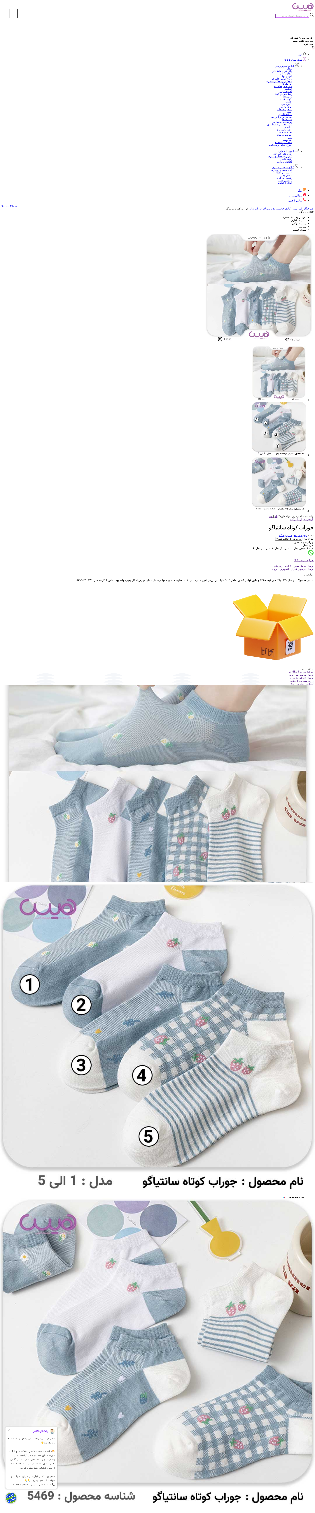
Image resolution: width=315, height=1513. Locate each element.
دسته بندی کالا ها (293, 59)
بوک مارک (286, 106)
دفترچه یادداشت (283, 86)
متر (290, 137)
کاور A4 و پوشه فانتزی (279, 124)
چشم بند (287, 175)
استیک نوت (286, 91)
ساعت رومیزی (284, 134)
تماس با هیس (295, 200)
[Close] (13, 13)
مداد (289, 68)
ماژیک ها (287, 83)
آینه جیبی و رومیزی (281, 170)
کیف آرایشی (285, 180)
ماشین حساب (284, 109)
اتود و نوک (286, 76)
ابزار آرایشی (285, 182)
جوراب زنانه (255, 208)
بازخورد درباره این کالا (302, 519)
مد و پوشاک (269, 208)
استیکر (288, 89)
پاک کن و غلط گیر (282, 71)
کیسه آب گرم (284, 177)
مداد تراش (286, 73)
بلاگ (300, 190)
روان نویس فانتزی (282, 78)
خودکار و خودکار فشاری (279, 81)
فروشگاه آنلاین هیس (302, 208)
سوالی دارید (295, 195)
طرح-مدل (308, 538)
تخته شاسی (285, 132)
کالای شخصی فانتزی (283, 167)
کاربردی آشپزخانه (282, 153)
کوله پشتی (286, 99)
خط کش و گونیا (283, 94)
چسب (288, 101)
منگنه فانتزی (285, 114)
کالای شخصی (283, 208)
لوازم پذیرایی (284, 161)
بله (276, 516)
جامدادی (287, 127)
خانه (300, 54)
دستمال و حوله (284, 172)
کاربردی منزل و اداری (280, 156)
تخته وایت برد (284, 129)
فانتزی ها (287, 119)
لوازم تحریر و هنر (284, 66)
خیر (271, 516)
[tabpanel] (157, 1395)
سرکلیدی (287, 140)
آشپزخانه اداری (286, 151)
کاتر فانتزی (286, 104)
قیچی (289, 111)
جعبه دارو (286, 158)
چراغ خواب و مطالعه (280, 145)
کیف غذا (287, 96)
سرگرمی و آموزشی (281, 117)
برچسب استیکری (282, 122)
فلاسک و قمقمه (283, 142)
